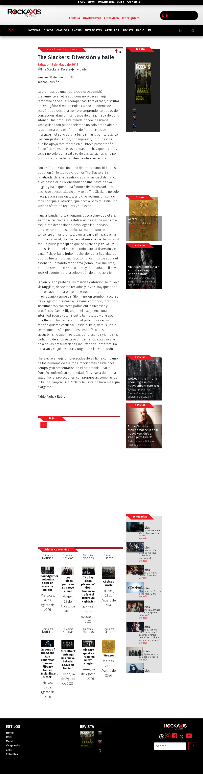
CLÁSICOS (62, 30)
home (49, 49)
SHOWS (77, 30)
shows (73, 49)
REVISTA (128, 30)
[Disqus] (80, 487)
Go (192, 746)
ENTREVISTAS (93, 30)
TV (149, 30)
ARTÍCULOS (112, 30)
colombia (61, 49)
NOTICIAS (34, 30)
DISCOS (48, 30)
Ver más (143, 538)
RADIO (140, 30)
